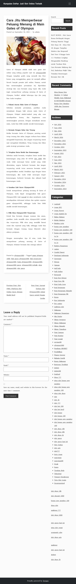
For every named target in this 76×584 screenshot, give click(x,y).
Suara (56, 467)
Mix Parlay (58, 316)
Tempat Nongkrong (61, 477)
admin (37, 32)
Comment (8, 324)
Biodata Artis (59, 223)
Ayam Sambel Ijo (60, 214)
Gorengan (57, 259)
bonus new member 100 (63, 230)
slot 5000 (38, 159)
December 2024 (60, 179)
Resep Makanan (60, 361)
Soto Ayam (58, 454)
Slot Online (58, 445)
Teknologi (57, 474)
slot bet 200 (58, 406)
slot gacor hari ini (61, 441)
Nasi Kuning (58, 336)
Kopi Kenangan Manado (63, 291)
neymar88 (57, 342)
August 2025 (59, 153)
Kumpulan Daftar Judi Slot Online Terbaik (23, 3)
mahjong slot (59, 307)
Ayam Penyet (59, 210)
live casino (58, 303)
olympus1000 (41, 73)
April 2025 (58, 166)
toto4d (23, 197)
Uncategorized (59, 483)
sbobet (56, 368)
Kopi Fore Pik (59, 281)
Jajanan (57, 265)
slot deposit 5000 (57, 496)
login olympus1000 (24, 262)
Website (6, 375)
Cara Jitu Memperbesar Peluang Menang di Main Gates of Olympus (25, 24)
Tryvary (45, 581)
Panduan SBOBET (60, 348)
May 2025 (57, 163)
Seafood (57, 374)
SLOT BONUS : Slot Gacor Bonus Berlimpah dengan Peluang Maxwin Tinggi (61, 38)
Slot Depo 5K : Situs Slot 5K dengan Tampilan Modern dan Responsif (60, 48)
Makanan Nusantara (61, 313)
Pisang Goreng (59, 355)
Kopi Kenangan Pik (61, 294)
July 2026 (57, 124)
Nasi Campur (59, 332)
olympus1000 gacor (14, 265)
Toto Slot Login (60, 480)
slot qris (57, 448)
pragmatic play (56, 532)
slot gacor (21, 268)
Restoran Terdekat (61, 364)
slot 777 (57, 403)
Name (6, 356)
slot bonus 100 (59, 416)
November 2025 (60, 144)
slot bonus (58, 413)
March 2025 (58, 169)
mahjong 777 (56, 510)
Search (53, 17)
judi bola (57, 268)
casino (56, 249)
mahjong (54, 545)
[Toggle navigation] (69, 4)
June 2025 (58, 160)
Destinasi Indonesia (61, 255)
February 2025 (59, 173)
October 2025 (59, 147)
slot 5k (56, 400)
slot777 (57, 451)
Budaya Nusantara (61, 246)
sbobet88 (57, 371)
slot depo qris (56, 537)
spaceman (57, 458)
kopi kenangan (59, 287)
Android (57, 204)
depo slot (54, 505)
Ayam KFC (58, 207)
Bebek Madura (59, 220)
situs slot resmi (57, 528)
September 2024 (60, 189)
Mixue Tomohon (60, 329)
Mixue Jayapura (60, 319)
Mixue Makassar (60, 323)
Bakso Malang (59, 217)
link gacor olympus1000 (20, 259)
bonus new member (61, 226)
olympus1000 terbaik (29, 265)
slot (55, 397)
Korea (56, 297)
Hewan (56, 262)
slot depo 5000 (56, 515)
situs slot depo (59, 393)
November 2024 (60, 182)
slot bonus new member (63, 419)
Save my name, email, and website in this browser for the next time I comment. (25, 389)
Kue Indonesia (59, 300)
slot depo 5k (59, 435)
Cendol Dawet (59, 252)
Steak (56, 464)
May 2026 (57, 131)
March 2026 (58, 137)
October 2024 (59, 185)
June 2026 (58, 128)
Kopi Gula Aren (60, 284)
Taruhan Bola (59, 470)
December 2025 (60, 141)
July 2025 (57, 157)
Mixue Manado (59, 326)
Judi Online (58, 271)
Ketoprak (57, 275)
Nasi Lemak (58, 339)
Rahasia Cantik (59, 358)
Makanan (57, 310)
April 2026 (58, 134)
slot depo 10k (59, 429)
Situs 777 (57, 377)
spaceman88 (58, 461)
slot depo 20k (59, 432)
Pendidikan (58, 352)
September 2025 (60, 150)
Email (6, 365)
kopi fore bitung (60, 278)
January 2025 (59, 176)
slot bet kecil (59, 409)
